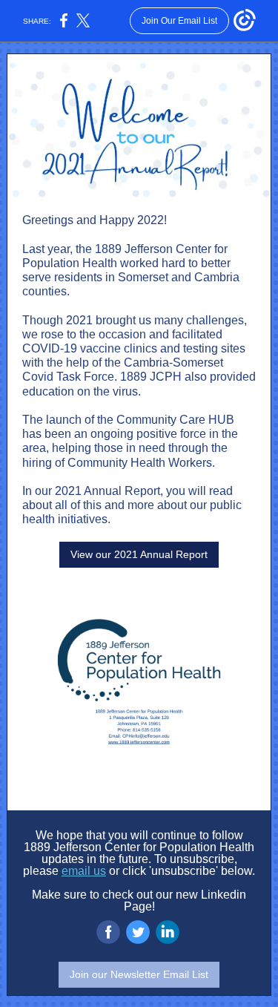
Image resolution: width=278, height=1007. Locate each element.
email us (84, 871)
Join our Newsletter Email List (139, 974)
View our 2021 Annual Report (139, 554)
